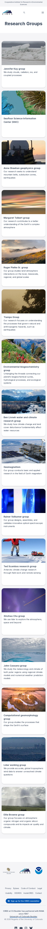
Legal (39, 888)
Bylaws (16, 888)
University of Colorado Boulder (23, 916)
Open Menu (42, 12)
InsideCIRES (28, 893)
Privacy (8, 888)
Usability (8, 893)
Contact (38, 893)
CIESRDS (18, 893)
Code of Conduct (28, 888)
